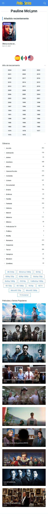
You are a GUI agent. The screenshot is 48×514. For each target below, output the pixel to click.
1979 (9, 131)
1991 (9, 114)
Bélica (8, 166)
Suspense (9, 245)
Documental (10, 185)
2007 (38, 90)
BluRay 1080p (10, 281)
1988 (9, 118)
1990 (24, 114)
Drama (8, 190)
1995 (38, 106)
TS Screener (24, 295)
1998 (38, 102)
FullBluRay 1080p (37, 281)
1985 (9, 122)
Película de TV (11, 226)
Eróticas (9, 194)
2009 (9, 90)
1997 (9, 106)
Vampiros (9, 254)
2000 (9, 102)
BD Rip (38, 272)
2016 (38, 78)
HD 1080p (20, 286)
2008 (24, 90)
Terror (8, 249)
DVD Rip (23, 281)
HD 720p (9, 286)
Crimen (8, 180)
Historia (9, 208)
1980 (38, 126)
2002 (24, 98)
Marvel (8, 213)
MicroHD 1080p (31, 290)
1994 (9, 110)
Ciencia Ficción (11, 171)
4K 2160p (10, 272)
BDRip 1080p (23, 276)
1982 (9, 126)
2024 (9, 70)
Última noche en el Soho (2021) (14, 44)
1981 (24, 126)
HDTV (40, 286)
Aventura (9, 162)
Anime (8, 157)
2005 (24, 94)
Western (9, 259)
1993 (24, 110)
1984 (24, 122)
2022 (38, 70)
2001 (38, 98)
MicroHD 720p (16, 290)
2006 (9, 94)
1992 (38, 110)
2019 (38, 74)
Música (8, 222)
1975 (24, 135)
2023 (24, 70)
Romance (9, 240)
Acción (8, 148)
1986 (38, 118)
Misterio (9, 217)
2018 (9, 78)
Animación (10, 153)
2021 (9, 74)
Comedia (9, 176)
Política (8, 231)
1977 (38, 131)
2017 (24, 78)
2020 (24, 74)
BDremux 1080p (25, 272)
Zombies (9, 263)
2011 (24, 86)
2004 (38, 94)
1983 (38, 122)
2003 (9, 98)
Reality (8, 236)
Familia (8, 199)
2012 (9, 86)
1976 (9, 135)
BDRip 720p (10, 276)
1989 (38, 114)
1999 (24, 102)
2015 (9, 82)
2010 (38, 86)
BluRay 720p (38, 276)
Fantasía (9, 203)
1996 (24, 106)
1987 (24, 118)
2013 (38, 82)
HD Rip (31, 286)
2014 (24, 82)
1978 (24, 131)
